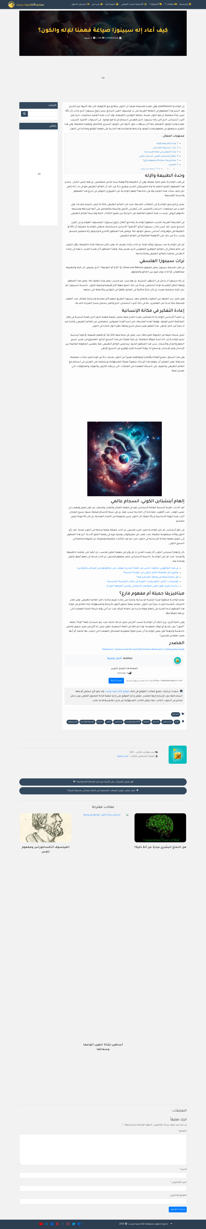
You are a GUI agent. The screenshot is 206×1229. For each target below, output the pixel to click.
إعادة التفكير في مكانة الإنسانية (160, 152)
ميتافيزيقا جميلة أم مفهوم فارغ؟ (159, 160)
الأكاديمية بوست (133, 722)
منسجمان (167, 722)
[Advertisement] (103, 78)
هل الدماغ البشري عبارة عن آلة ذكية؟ (160, 847)
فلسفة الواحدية (87, 722)
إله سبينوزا (72, 722)
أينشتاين (118, 722)
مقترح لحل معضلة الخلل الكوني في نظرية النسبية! (151, 572)
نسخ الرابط (116, 680)
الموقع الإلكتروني (178, 1195)
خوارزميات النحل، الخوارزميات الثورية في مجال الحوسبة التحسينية (142, 581)
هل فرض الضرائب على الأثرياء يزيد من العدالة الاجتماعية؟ (104, 782)
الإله (177, 722)
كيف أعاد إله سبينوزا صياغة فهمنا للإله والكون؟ (103, 31)
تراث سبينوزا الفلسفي (164, 148)
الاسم (183, 1169)
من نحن (96, 4)
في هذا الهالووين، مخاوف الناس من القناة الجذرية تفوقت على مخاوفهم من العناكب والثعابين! (127, 568)
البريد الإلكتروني (178, 1182)
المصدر (172, 165)
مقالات (170, 4)
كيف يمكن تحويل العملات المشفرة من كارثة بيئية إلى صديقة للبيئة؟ (101, 791)
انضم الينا (110, 4)
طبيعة (146, 722)
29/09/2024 (112, 38)
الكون (108, 722)
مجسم (156, 722)
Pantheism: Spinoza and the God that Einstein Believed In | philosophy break (143, 649)
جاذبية (100, 722)
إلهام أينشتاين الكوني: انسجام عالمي (157, 156)
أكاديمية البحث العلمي (132, 4)
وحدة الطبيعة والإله (166, 143)
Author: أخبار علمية (148, 169)
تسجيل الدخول (79, 4)
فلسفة (176, 714)
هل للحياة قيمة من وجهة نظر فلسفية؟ (157, 577)
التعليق (182, 1131)
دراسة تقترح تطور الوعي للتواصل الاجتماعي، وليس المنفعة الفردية (142, 586)
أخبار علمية (114, 658)
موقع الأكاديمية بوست (117, 691)
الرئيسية (184, 4)
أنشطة (155, 4)
